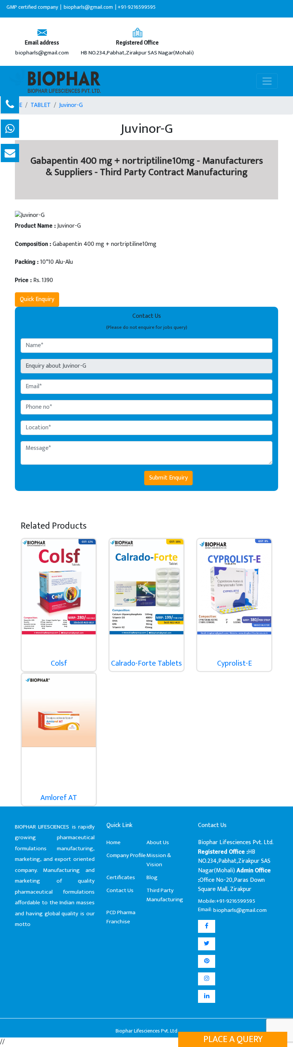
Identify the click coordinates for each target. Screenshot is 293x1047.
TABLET (41, 105)
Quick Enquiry (37, 299)
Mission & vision (158, 860)
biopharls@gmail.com (42, 53)
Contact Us (120, 890)
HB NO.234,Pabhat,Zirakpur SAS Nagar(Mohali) (137, 53)
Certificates (120, 877)
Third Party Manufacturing (164, 895)
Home (113, 842)
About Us (157, 842)
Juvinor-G (71, 105)
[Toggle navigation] (267, 81)
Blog (152, 877)
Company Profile (126, 855)
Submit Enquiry (168, 478)
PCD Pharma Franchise (120, 917)
